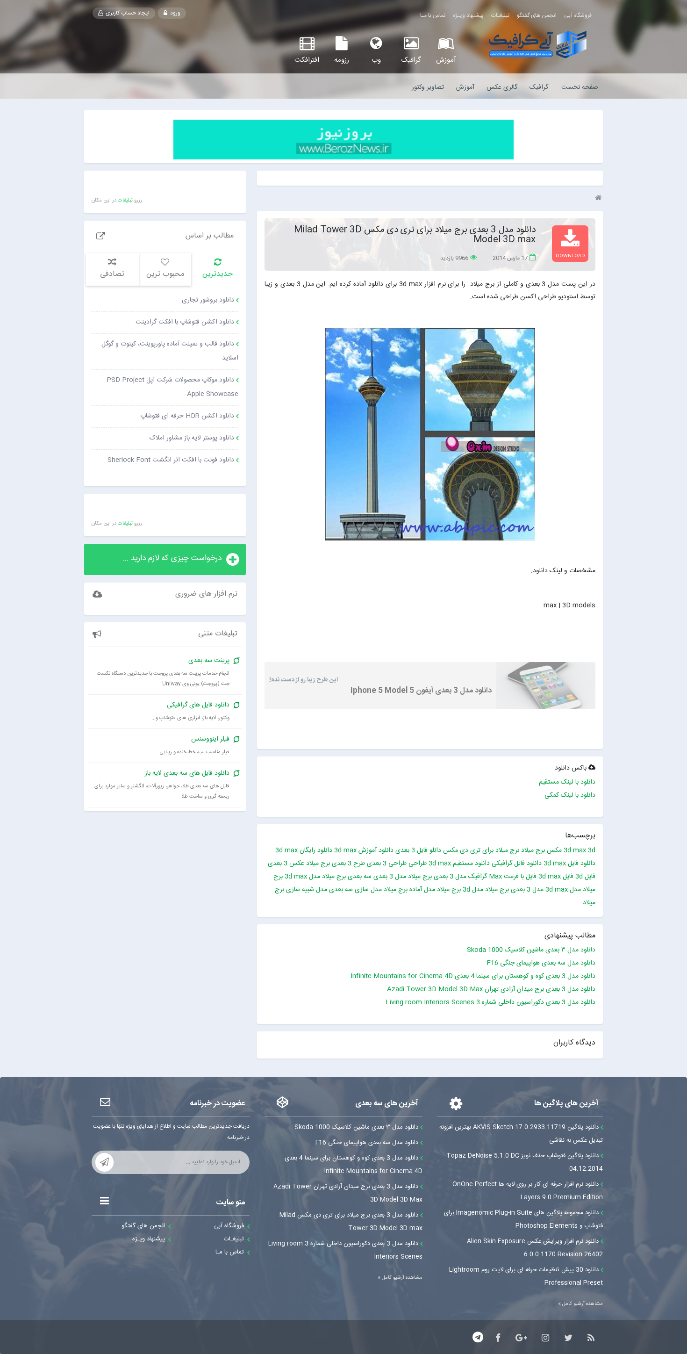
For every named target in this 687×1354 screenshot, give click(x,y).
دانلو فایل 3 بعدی (418, 850)
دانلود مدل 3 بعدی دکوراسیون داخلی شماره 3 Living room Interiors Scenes (490, 1002)
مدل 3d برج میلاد (460, 889)
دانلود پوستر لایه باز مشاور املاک (192, 438)
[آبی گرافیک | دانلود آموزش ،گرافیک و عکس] (538, 44)
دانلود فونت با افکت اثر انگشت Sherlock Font (170, 460)
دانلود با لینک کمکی (569, 795)
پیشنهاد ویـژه (468, 15)
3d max (575, 850)
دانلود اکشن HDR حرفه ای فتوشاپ (187, 416)
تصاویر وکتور (428, 87)
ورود (174, 13)
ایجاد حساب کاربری (127, 13)
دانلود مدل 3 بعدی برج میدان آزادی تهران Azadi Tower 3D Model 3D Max (491, 989)
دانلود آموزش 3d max (364, 850)
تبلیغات (125, 200)
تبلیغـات (500, 15)
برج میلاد (533, 850)
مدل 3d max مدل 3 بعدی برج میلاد (533, 889)
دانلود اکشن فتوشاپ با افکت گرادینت (185, 322)
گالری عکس (502, 87)
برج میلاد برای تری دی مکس (481, 850)
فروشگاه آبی (578, 15)
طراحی (417, 863)
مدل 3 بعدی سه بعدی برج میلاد (364, 876)
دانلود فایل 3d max (569, 863)
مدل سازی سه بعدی (355, 889)
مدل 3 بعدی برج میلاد (437, 876)
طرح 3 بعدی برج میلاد (335, 863)
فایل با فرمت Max (513, 876)
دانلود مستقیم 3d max (459, 863)
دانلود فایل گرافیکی (517, 863)
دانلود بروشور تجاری (208, 300)
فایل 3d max (555, 876)
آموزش (465, 87)
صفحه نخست (579, 87)
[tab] (217, 269)
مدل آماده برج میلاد (409, 889)
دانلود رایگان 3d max (303, 850)
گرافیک (539, 87)
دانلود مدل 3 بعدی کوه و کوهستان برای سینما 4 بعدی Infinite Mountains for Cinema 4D (473, 976)
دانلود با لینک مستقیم (567, 782)
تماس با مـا (432, 15)
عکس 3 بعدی (286, 863)
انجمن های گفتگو (537, 15)
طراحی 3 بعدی (387, 863)
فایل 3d (585, 876)
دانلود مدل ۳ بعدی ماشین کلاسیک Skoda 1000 (531, 950)
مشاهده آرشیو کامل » (580, 1304)
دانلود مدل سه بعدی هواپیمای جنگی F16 (541, 963)
